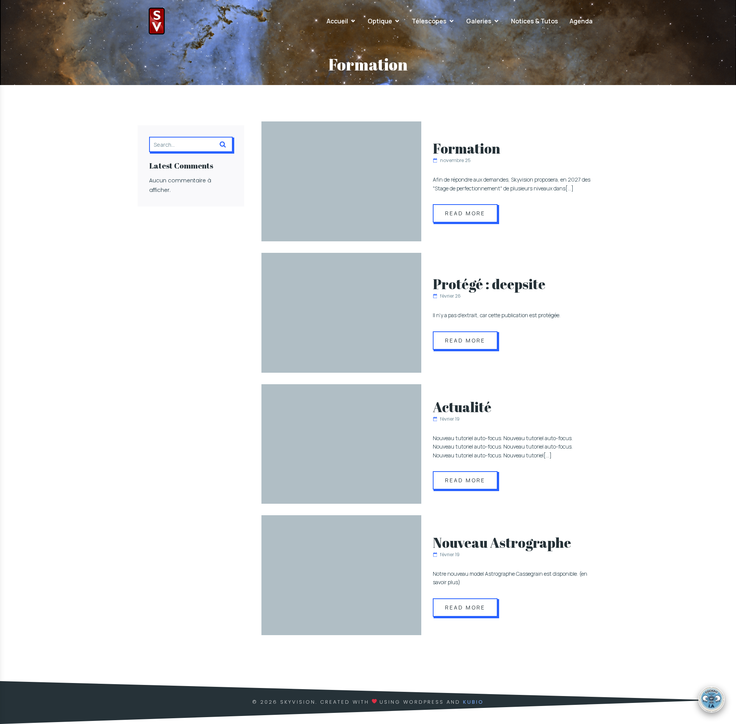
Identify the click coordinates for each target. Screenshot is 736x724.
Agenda (581, 21)
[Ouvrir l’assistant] (711, 699)
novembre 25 (455, 160)
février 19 (450, 419)
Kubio (473, 702)
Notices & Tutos (534, 21)
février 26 (450, 296)
